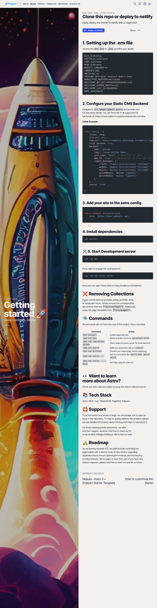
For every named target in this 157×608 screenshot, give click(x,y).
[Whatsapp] (149, 4)
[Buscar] (134, 4)
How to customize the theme (139, 481)
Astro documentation (103, 387)
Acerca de (75, 4)
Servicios (63, 4)
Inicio (25, 4)
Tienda (41, 4)
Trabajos (51, 4)
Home (84, 13)
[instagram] (144, 4)
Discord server (139, 387)
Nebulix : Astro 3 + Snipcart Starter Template (98, 481)
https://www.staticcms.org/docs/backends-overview (120, 116)
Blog (33, 4)
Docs (7, 325)
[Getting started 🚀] (11, 4)
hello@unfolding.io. (105, 434)
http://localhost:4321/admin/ (128, 285)
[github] (139, 4)
